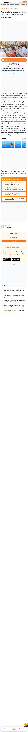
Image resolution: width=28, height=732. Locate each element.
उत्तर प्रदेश (12, 4)
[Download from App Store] (16, 259)
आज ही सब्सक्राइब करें (14, 241)
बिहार (8, 4)
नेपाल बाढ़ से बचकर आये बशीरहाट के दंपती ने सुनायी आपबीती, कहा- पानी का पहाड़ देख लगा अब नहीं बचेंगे (14, 306)
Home (2, 8)
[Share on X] (18, 64)
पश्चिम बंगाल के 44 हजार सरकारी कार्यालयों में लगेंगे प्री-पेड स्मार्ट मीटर (14, 296)
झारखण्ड (4, 4)
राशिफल (8, 252)
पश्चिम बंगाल (17, 4)
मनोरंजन (11, 250)
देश (3, 250)
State (7, 8)
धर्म (21, 250)
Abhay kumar (7, 17)
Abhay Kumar (10, 227)
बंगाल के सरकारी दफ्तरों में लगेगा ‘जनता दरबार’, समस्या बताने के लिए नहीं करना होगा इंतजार (14, 301)
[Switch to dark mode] (20, 2)
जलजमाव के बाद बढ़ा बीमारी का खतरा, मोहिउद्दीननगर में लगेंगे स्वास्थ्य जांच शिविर (13, 193)
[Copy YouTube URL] (14, 64)
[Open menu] (2, 2)
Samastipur (16, 8)
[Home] (7, 2)
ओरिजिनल (23, 4)
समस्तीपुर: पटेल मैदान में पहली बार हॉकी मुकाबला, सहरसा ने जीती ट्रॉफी (14, 198)
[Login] (14, 729)
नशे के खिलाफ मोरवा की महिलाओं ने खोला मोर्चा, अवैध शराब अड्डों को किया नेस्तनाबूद (14, 183)
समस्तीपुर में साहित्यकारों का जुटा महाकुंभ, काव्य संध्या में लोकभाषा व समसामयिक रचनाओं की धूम (14, 188)
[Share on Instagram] (16, 64)
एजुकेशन (7, 250)
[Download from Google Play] (7, 259)
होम (1, 4)
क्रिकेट (4, 252)
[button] (14, 49)
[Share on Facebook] (12, 64)
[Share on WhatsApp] (9, 64)
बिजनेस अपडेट (17, 250)
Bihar (11, 8)
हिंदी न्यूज (10, 254)
